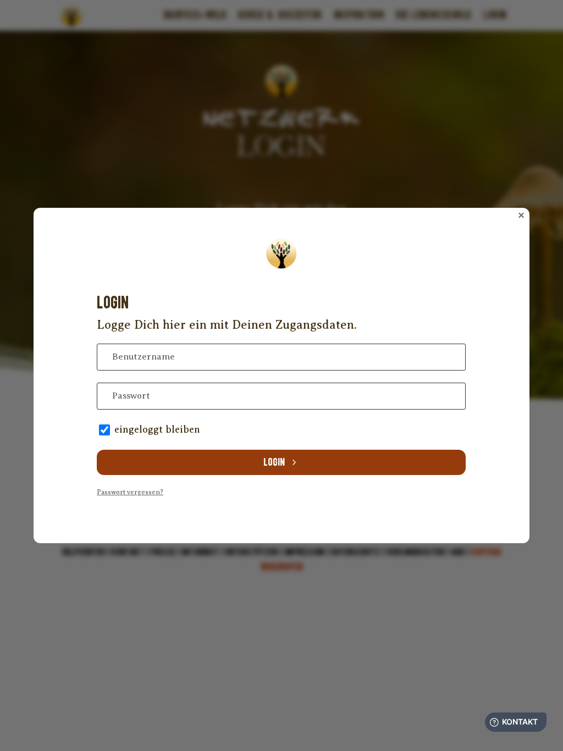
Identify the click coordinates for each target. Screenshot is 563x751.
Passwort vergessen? (130, 492)
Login (274, 462)
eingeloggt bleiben (157, 429)
